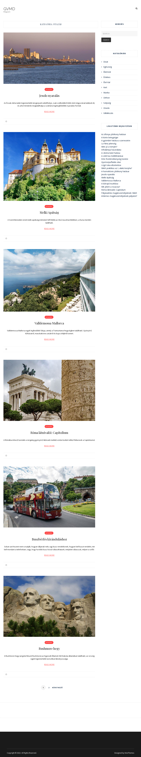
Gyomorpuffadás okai (111, 162)
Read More (49, 111)
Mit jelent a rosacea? (110, 186)
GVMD (9, 9)
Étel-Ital (106, 82)
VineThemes (129, 753)
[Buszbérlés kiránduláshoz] (49, 496)
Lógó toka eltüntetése (111, 165)
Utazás (49, 89)
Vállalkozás (108, 113)
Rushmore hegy (49, 648)
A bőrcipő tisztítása (109, 183)
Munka (106, 92)
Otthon (106, 97)
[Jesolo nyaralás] (49, 58)
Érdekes (106, 77)
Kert (105, 87)
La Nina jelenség (108, 143)
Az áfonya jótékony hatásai (113, 134)
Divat (105, 61)
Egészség (107, 67)
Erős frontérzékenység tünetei (114, 159)
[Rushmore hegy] (49, 606)
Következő (57, 688)
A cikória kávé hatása (110, 153)
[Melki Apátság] (49, 166)
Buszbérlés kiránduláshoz (49, 539)
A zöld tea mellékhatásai (112, 156)
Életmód (107, 72)
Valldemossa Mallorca (49, 323)
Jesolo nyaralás (49, 95)
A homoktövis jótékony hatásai (115, 171)
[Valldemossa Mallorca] (49, 280)
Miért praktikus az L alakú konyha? (116, 168)
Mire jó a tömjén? (109, 146)
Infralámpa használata (111, 149)
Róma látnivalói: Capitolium (49, 433)
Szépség (107, 103)
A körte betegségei (109, 137)
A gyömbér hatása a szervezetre (115, 140)
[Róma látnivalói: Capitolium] (49, 390)
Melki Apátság (49, 212)
